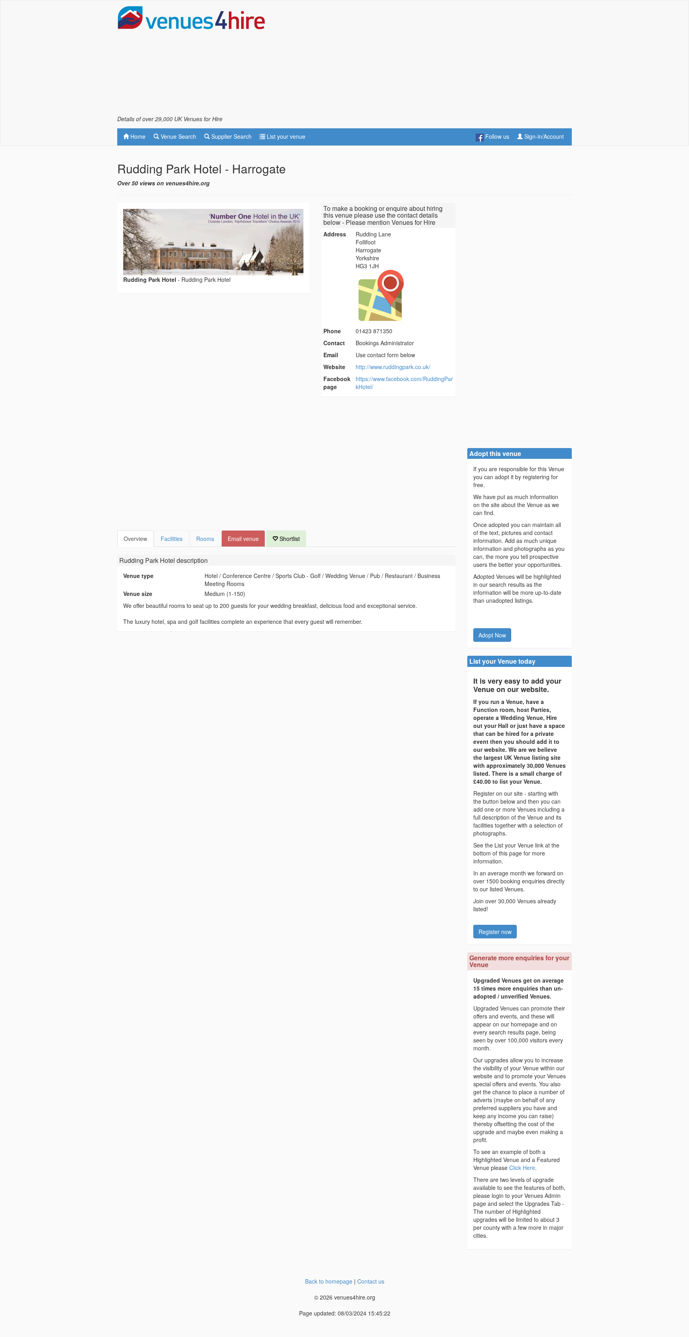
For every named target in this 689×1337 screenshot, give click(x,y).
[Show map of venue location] (404, 295)
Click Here (522, 1168)
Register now (495, 932)
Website (334, 367)
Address (334, 234)
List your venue (285, 136)
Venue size (137, 594)
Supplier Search (231, 136)
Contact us (370, 1281)
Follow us (496, 136)
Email (330, 355)
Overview (135, 539)
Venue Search (177, 136)
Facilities (172, 539)
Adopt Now (492, 635)
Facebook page (336, 383)
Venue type (138, 576)
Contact (334, 343)
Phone (332, 331)
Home (137, 136)
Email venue (243, 539)
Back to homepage (328, 1281)
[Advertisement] (427, 60)
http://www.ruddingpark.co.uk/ (393, 367)
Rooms (205, 539)
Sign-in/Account (543, 136)
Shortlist (289, 539)
